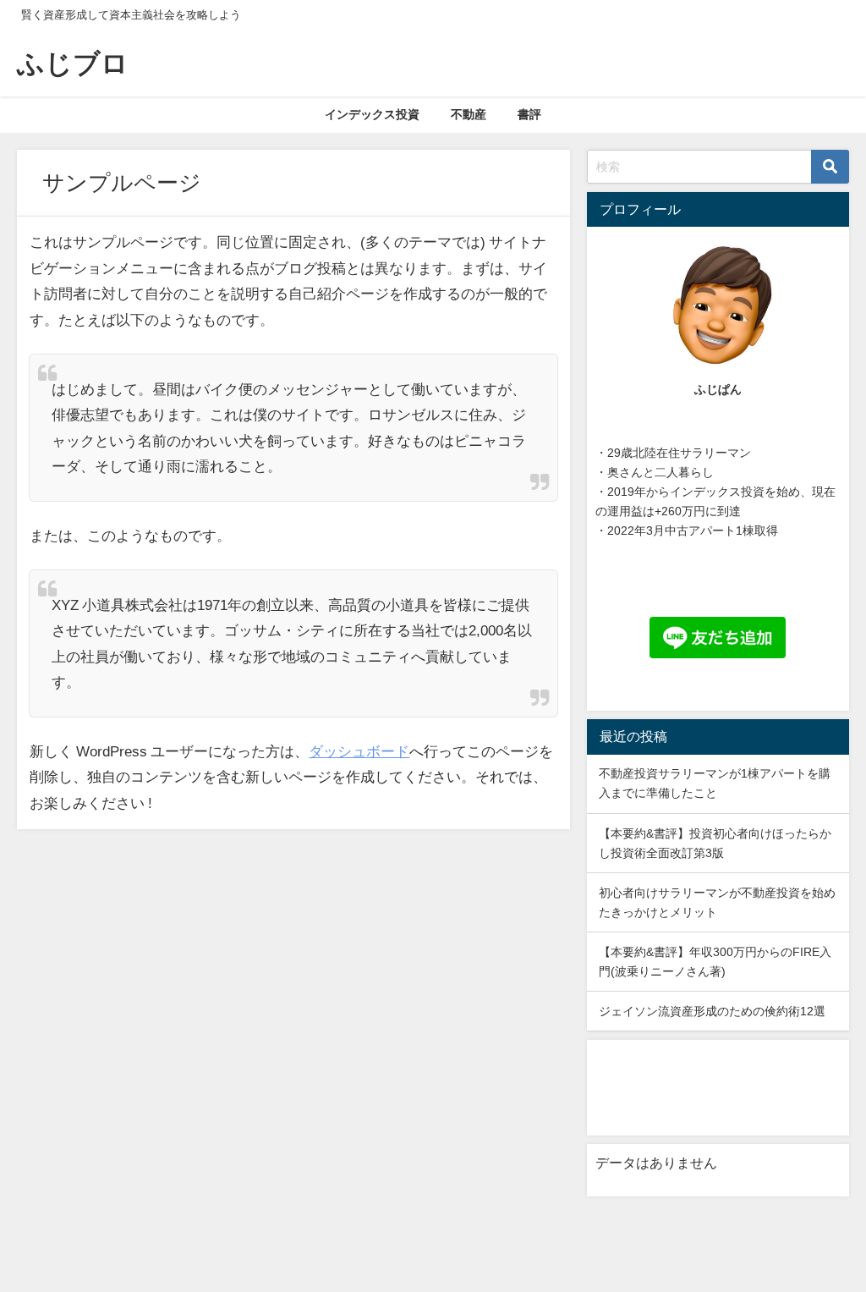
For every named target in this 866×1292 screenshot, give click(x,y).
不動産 (468, 114)
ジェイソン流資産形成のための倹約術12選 (712, 1011)
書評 (529, 114)
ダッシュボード (359, 751)
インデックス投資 (372, 114)
